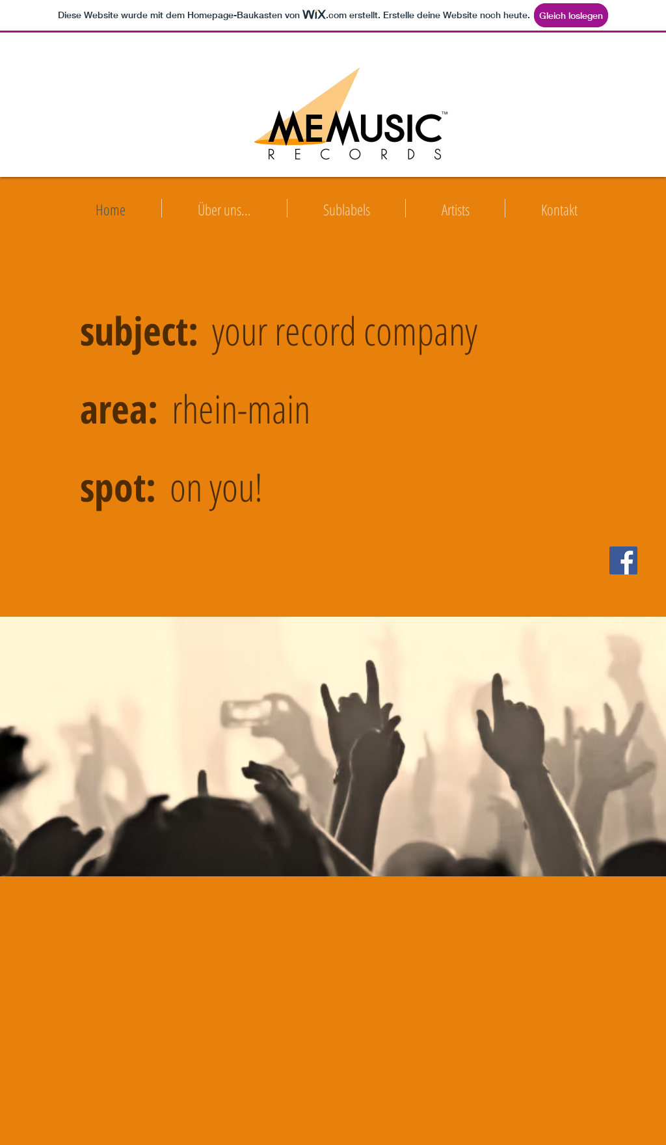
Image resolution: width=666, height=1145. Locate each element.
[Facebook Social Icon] (623, 560)
